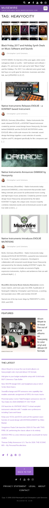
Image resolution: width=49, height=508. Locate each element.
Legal (32, 486)
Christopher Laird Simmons (17, 53)
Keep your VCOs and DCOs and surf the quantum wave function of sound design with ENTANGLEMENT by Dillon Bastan (22, 420)
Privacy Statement (14, 486)
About (42, 486)
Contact (24, 490)
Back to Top (24, 472)
